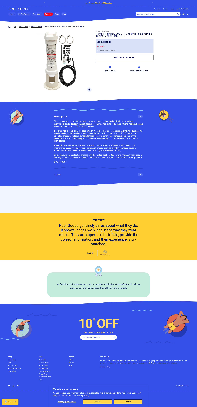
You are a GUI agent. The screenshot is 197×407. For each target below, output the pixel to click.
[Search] (178, 14)
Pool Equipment (23, 26)
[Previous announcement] (44, 3)
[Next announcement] (152, 3)
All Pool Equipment (36, 26)
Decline (128, 401)
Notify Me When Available (125, 57)
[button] (12, 14)
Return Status (43, 365)
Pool (15, 26)
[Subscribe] (114, 337)
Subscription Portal (45, 377)
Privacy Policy (43, 374)
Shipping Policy (44, 363)
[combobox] (158, 14)
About (71, 360)
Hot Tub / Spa (12, 365)
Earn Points (12, 371)
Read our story (105, 367)
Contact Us (42, 360)
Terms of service (44, 371)
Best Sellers (12, 360)
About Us (157, 9)
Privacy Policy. (83, 395)
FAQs (40, 379)
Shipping (99, 50)
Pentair (98, 31)
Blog (172, 9)
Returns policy (43, 368)
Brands (165, 9)
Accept (97, 401)
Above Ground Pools (14, 368)
